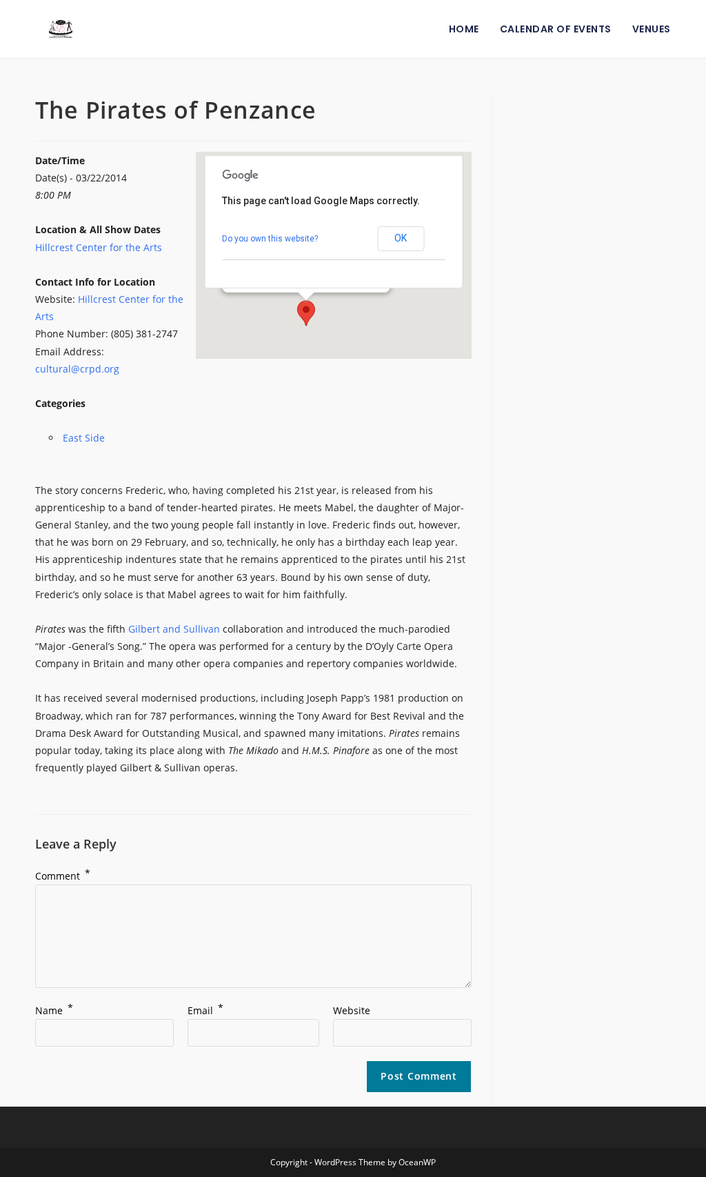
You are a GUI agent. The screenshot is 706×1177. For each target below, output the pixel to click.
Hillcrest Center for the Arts (98, 247)
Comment (62, 875)
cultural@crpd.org (77, 368)
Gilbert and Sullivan (174, 628)
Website (351, 1010)
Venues (651, 29)
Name (54, 1010)
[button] (306, 313)
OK (400, 238)
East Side (84, 437)
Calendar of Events (556, 29)
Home (464, 29)
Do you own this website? (270, 239)
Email (205, 1010)
